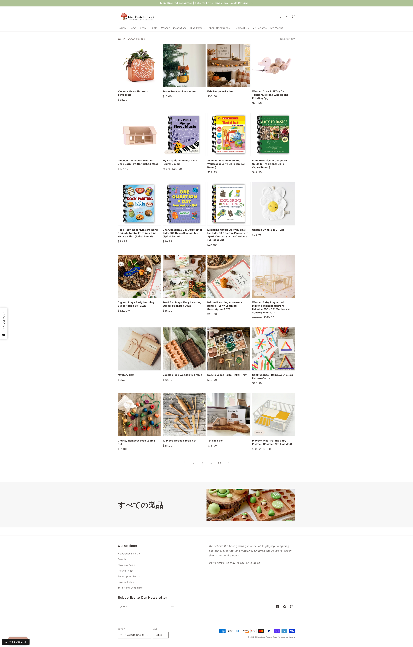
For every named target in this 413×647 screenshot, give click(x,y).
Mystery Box (126, 374)
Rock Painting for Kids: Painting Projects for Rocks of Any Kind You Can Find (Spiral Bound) (138, 233)
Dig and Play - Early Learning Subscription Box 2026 (136, 304)
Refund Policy (126, 570)
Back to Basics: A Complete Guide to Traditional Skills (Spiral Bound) (269, 164)
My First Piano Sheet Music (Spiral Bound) (180, 162)
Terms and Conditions (130, 587)
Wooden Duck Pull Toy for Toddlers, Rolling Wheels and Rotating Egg (270, 95)
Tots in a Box (215, 440)
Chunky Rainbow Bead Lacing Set (136, 442)
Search (122, 559)
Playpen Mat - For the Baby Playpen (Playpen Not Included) (272, 442)
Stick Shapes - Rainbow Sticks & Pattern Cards (272, 376)
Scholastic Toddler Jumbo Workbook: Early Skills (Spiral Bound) (226, 164)
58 (219, 462)
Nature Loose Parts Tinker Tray (227, 374)
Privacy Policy (126, 582)
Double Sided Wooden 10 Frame (182, 374)
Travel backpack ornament (180, 91)
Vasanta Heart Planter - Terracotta (133, 93)
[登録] (172, 606)
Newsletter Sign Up (129, 553)
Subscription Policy (129, 576)
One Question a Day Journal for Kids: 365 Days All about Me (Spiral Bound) (182, 233)
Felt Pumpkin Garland (220, 91)
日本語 (158, 635)
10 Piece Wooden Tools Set (179, 440)
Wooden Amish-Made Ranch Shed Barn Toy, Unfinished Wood (138, 162)
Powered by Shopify (286, 637)
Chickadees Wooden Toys (266, 637)
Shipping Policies (127, 565)
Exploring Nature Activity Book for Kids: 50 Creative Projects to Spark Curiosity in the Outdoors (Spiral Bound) (227, 235)
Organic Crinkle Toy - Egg (268, 229)
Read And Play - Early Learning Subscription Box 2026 (182, 304)
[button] (144, 28)
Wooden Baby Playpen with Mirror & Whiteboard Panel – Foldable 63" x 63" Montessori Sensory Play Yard (271, 307)
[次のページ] (228, 462)
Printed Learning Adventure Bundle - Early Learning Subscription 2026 (224, 306)
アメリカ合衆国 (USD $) (132, 635)
